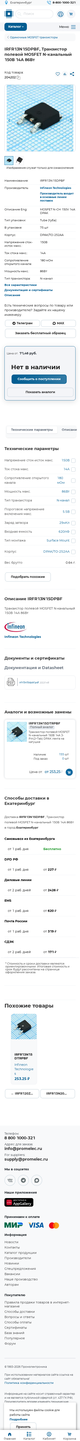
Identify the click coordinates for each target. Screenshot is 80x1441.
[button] (9, 121)
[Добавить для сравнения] (65, 74)
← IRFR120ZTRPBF (25, 1093)
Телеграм (24, 323)
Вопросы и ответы (19, 1317)
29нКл (64, 522)
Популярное (14, 1338)
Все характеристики (20, 285)
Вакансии (12, 1274)
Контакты (12, 1247)
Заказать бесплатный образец (40, 333)
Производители (17, 1258)
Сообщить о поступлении (39, 379)
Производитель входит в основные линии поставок (57, 197)
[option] (40, 118)
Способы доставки (19, 1311)
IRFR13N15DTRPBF (44, 725)
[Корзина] (71, 14)
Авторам (11, 1284)
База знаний (14, 1333)
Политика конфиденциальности (29, 1383)
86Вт (66, 491)
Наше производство (21, 1279)
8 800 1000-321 (19, 1138)
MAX (60, 323)
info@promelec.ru (23, 1149)
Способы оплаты (18, 1322)
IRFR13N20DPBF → (60, 1093)
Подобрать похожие (28, 577)
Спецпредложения (20, 1268)
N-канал (63, 500)
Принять (23, 1427)
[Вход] (60, 14)
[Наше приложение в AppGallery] (18, 1203)
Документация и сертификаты (28, 290)
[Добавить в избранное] (58, 74)
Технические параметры (32, 429)
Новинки (11, 1263)
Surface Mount (58, 540)
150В (65, 460)
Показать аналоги (40, 392)
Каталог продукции (20, 1253)
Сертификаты (15, 1327)
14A (66, 469)
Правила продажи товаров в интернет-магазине (37, 1304)
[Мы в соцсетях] (10, 1180)
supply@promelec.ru (26, 1159)
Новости (11, 1242)
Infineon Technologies (55, 188)
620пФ (64, 531)
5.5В (66, 511)
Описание (12, 295)
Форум (10, 1343)
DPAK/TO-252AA (56, 551)
